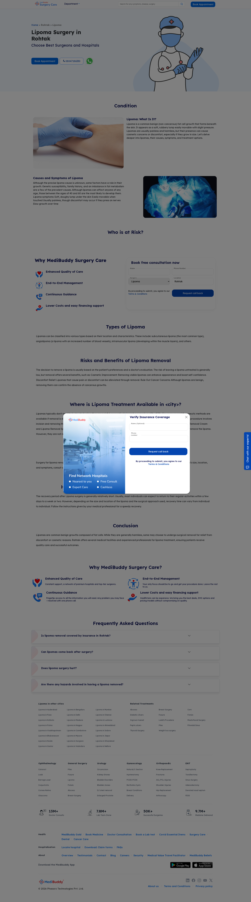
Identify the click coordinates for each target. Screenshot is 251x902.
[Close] (186, 417)
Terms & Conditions (158, 464)
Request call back (158, 451)
